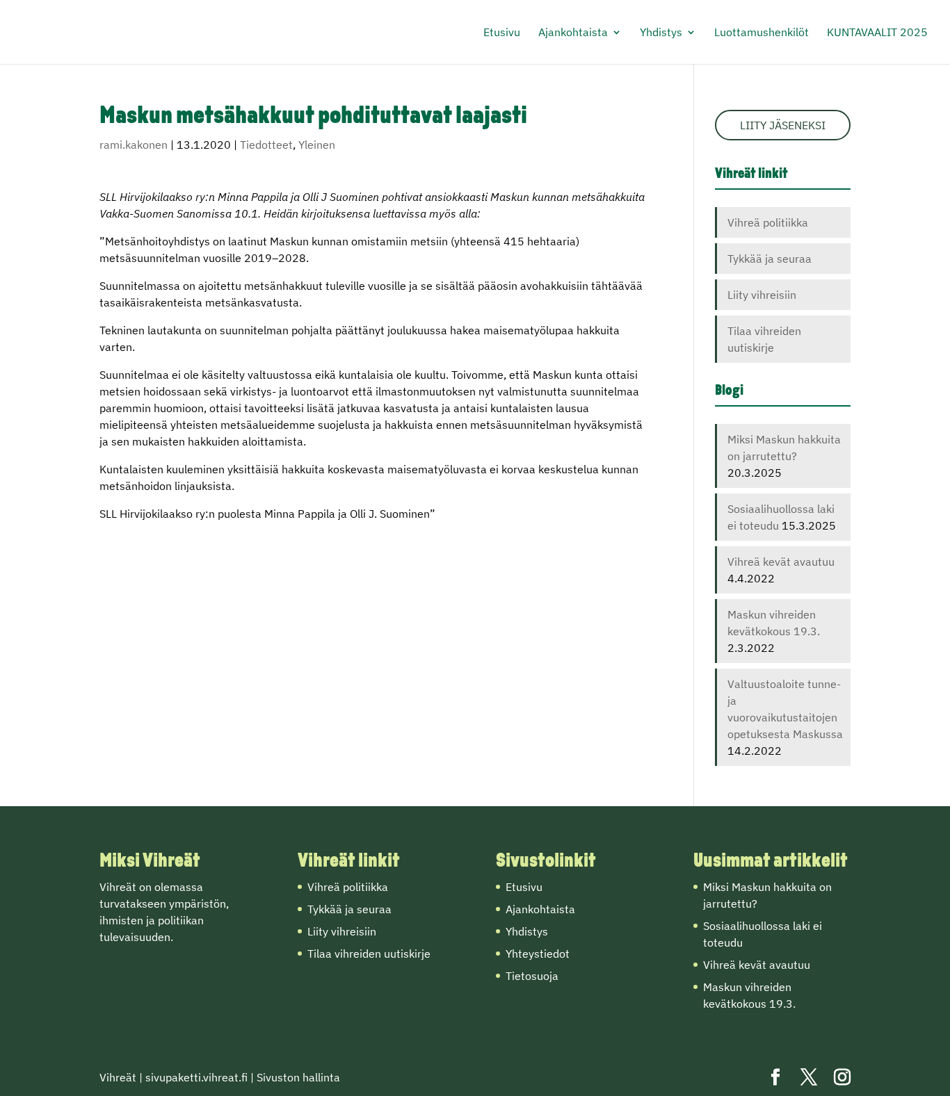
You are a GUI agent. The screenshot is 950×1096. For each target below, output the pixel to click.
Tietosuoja (532, 976)
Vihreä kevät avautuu (781, 562)
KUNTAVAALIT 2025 (877, 33)
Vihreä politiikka (767, 222)
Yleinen (316, 145)
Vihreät (117, 1077)
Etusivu (501, 33)
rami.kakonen (133, 145)
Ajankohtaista (573, 33)
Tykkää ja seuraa (769, 258)
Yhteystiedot (538, 953)
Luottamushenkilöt (761, 33)
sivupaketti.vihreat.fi (196, 1077)
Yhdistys (661, 33)
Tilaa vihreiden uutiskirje (368, 953)
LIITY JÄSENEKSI (783, 125)
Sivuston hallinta (298, 1077)
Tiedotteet (266, 145)
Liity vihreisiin (761, 295)
